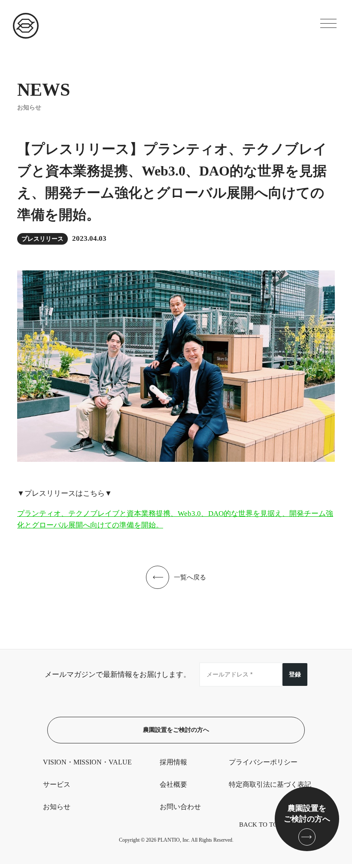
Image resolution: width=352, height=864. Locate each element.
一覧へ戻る (190, 577)
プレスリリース (42, 239)
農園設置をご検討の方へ (176, 730)
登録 (295, 674)
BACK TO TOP (260, 824)
